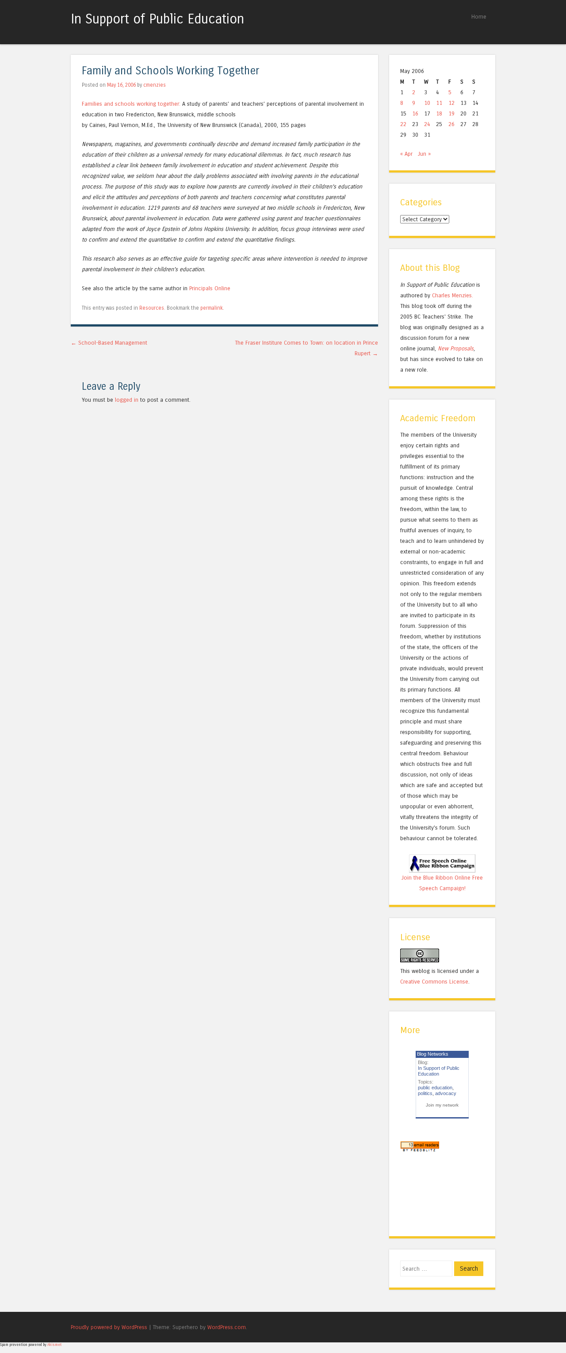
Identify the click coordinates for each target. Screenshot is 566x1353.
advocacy (445, 1093)
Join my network (442, 1105)
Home (478, 16)
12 (451, 103)
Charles (441, 295)
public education (435, 1087)
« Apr (406, 153)
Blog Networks (432, 1054)
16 (415, 113)
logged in (126, 399)
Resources (151, 308)
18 (439, 113)
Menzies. (461, 295)
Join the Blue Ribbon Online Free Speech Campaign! (442, 883)
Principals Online (209, 288)
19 (451, 113)
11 (439, 103)
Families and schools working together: (131, 103)
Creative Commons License (434, 981)
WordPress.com (226, 1327)
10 (427, 103)
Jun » (424, 153)
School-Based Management (109, 342)
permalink (211, 308)
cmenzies (154, 85)
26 (451, 124)
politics (425, 1093)
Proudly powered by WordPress (109, 1327)
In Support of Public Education (157, 19)
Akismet (54, 1345)
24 (427, 124)
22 (403, 124)
